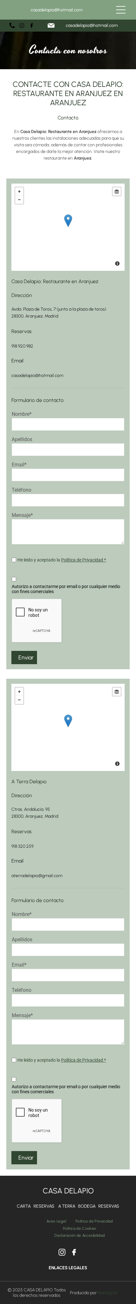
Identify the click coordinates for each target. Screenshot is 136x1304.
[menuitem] (56, 1221)
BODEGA (87, 1206)
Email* (19, 465)
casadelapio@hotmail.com (57, 10)
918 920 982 (22, 346)
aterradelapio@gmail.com (36, 875)
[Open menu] (121, 10)
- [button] (19, 200)
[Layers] (117, 191)
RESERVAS (44, 1206)
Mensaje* (22, 515)
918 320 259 (22, 846)
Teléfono (21, 490)
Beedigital (107, 1292)
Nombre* (22, 414)
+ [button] (19, 191)
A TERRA (66, 1206)
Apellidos (22, 439)
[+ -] (68, 227)
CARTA (24, 1206)
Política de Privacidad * (83, 559)
